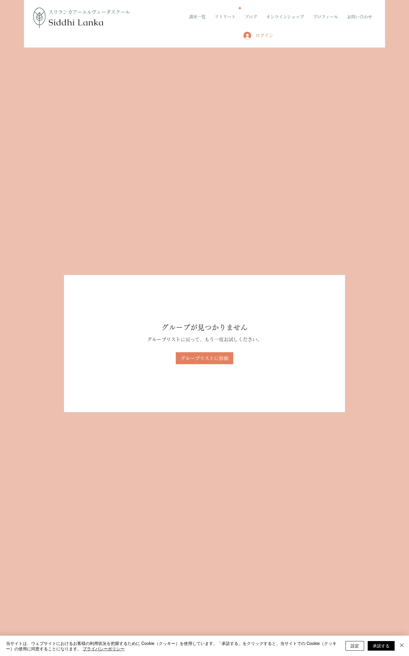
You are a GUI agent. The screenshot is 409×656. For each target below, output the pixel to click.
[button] (240, 7)
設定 (355, 646)
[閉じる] (401, 645)
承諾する (381, 646)
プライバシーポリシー (104, 649)
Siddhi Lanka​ (76, 22)
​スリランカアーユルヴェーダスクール (89, 12)
